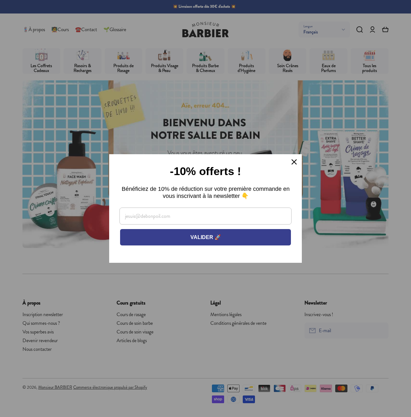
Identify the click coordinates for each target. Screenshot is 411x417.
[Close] (294, 162)
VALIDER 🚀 (205, 237)
